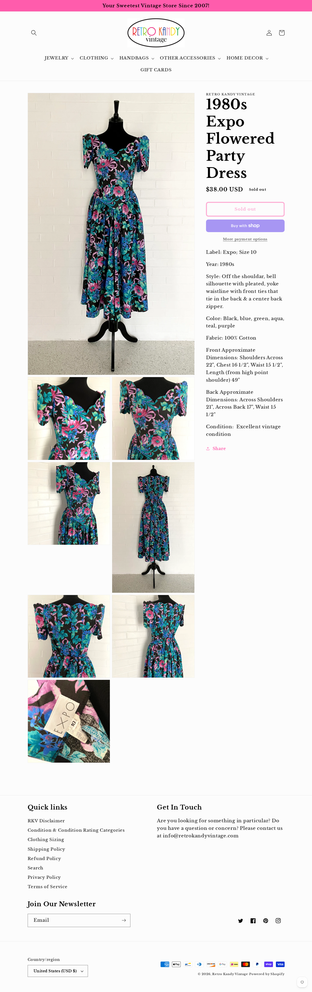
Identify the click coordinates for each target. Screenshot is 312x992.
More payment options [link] (245, 239)
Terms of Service (48, 886)
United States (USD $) (55, 971)
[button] (34, 33)
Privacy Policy (44, 877)
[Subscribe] (124, 920)
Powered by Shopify (267, 974)
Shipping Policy (46, 849)
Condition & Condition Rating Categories (76, 830)
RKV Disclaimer (46, 820)
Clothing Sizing (46, 839)
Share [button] (219, 448)
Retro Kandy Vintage (230, 974)
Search (36, 868)
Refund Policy (44, 858)
